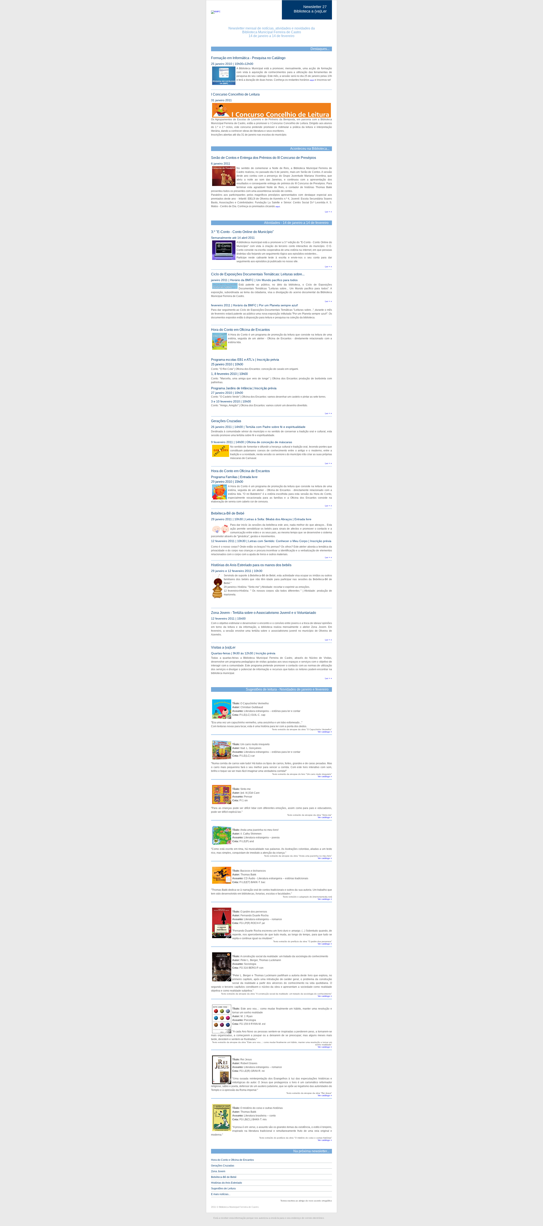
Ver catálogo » (325, 732)
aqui (312, 80)
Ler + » (328, 212)
